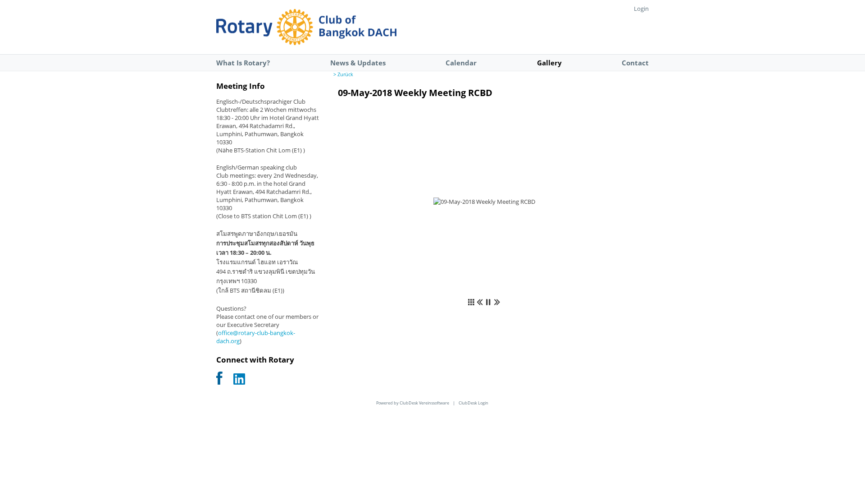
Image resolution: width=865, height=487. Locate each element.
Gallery (549, 62)
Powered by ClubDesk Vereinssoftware (412, 403)
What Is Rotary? (243, 62)
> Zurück (343, 74)
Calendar (461, 62)
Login (641, 9)
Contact (635, 62)
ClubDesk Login (473, 403)
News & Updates (358, 62)
